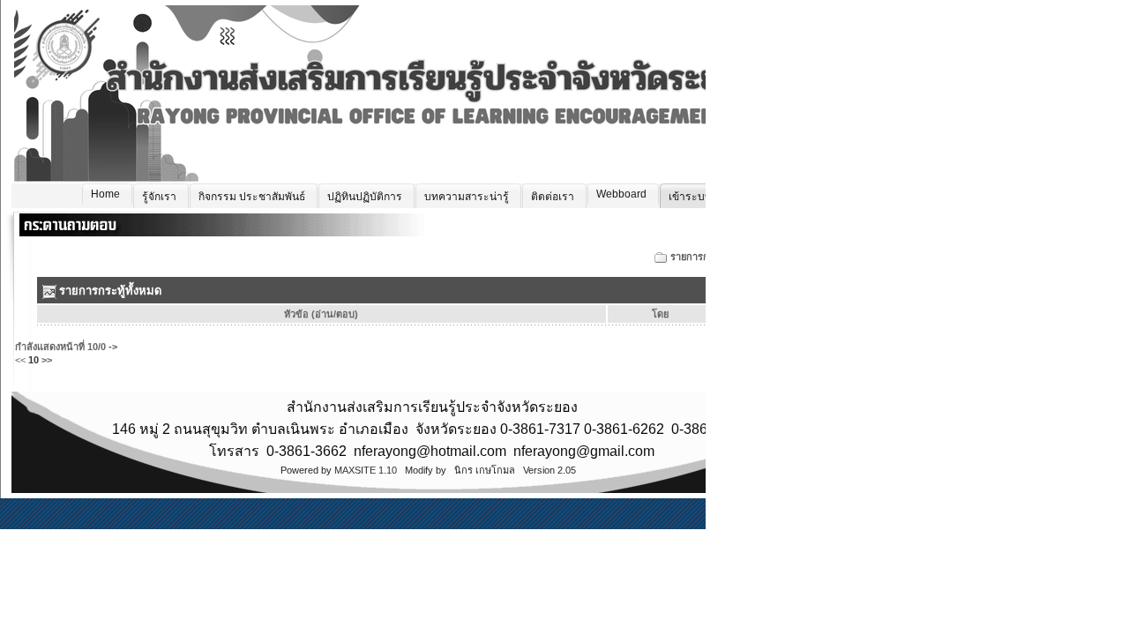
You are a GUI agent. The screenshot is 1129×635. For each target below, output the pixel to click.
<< (20, 360)
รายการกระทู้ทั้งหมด (712, 256)
